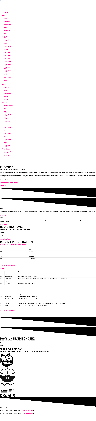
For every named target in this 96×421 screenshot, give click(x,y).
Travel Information (7, 19)
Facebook (14, 407)
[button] (48, 246)
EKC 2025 (5, 68)
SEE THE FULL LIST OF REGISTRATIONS (7, 265)
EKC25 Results (8, 71)
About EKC (4, 28)
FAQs (5, 33)
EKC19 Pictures (8, 46)
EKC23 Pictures (8, 59)
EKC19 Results (7, 48)
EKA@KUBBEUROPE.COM (28, 413)
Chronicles (4, 36)
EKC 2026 (4, 15)
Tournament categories (8, 31)
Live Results (6, 12)
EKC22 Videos (7, 52)
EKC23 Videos (7, 58)
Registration (6, 22)
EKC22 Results (8, 55)
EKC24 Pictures (8, 64)
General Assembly (7, 77)
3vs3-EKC (2, 268)
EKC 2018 (5, 37)
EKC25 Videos (7, 73)
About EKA (4, 74)
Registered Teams (7, 24)
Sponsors (5, 27)
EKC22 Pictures (8, 53)
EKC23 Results (8, 61)
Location (5, 18)
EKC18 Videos (7, 39)
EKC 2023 (6, 56)
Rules (5, 34)
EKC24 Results (8, 65)
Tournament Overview (8, 30)
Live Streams (6, 14)
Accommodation (7, 21)
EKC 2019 (5, 43)
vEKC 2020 (6, 49)
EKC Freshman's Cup (4, 290)
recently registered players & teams (13, 244)
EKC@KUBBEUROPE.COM (28, 410)
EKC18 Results (7, 42)
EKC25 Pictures (8, 70)
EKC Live (4, 11)
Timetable (6, 17)
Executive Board (7, 82)
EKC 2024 (6, 62)
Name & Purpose (7, 76)
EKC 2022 (5, 51)
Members (5, 80)
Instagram (21, 407)
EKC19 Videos (7, 45)
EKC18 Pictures (8, 40)
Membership (6, 79)
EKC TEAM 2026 (7, 25)
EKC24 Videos (7, 67)
